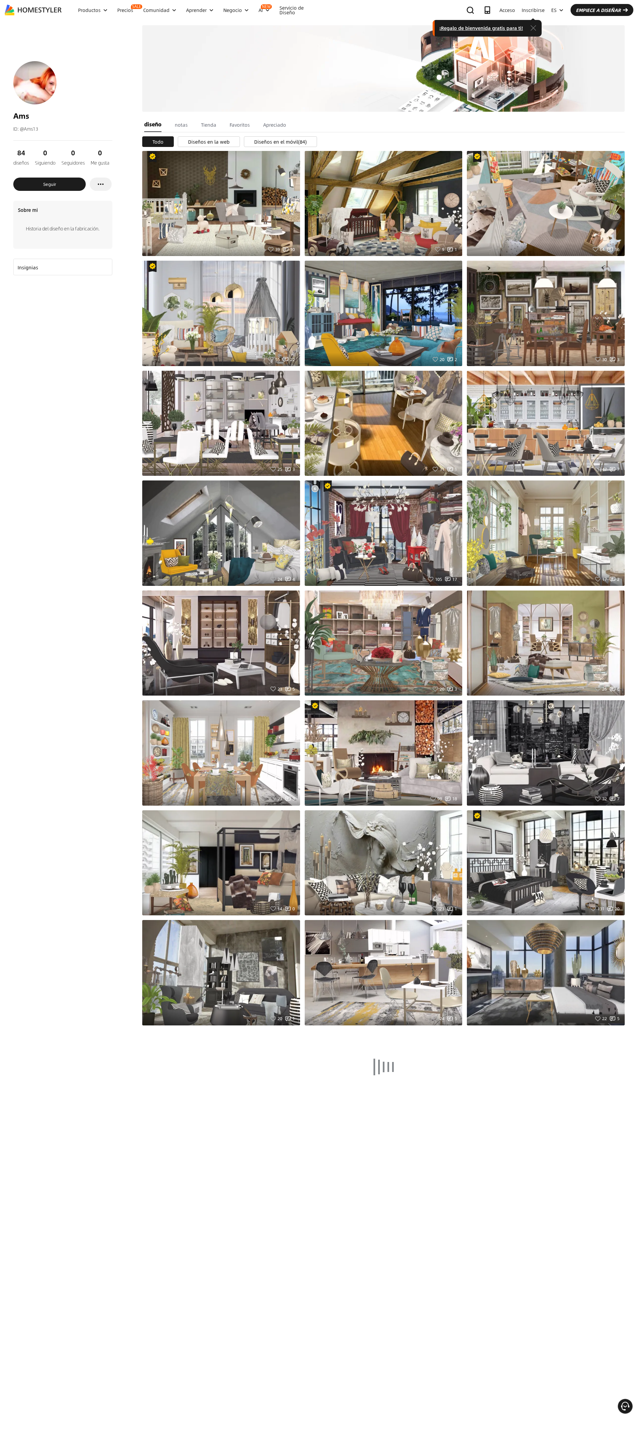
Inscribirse (533, 10)
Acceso (507, 10)
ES (554, 10)
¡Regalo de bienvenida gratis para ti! (481, 28)
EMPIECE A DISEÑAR (598, 10)
